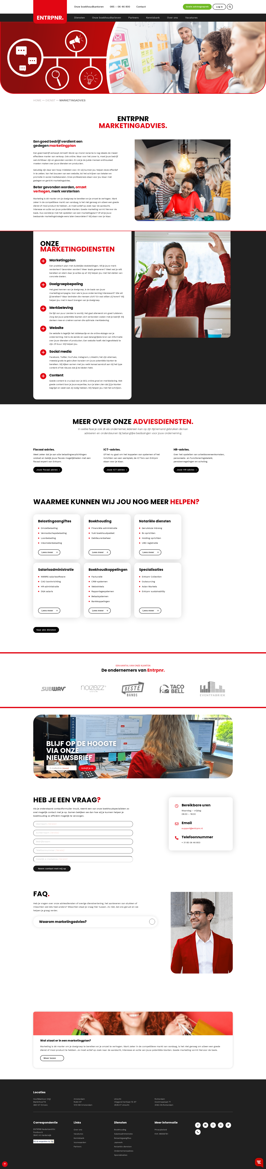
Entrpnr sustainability (153, 591)
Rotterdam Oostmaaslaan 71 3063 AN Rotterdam (164, 1102)
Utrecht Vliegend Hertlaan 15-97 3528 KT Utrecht (125, 1102)
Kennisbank (153, 17)
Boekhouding (120, 1129)
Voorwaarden (80, 1142)
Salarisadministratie (123, 1134)
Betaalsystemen (99, 596)
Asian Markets (149, 586)
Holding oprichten (151, 538)
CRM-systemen (99, 581)
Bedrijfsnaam (43, 841)
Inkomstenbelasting (51, 543)
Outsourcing (148, 581)
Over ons (172, 17)
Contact (141, 6)
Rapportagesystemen (102, 591)
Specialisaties (120, 1155)
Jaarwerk (118, 1142)
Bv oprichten (148, 533)
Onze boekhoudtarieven (106, 17)
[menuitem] (79, 18)
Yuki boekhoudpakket (102, 533)
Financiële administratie (104, 528)
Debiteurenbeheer (101, 538)
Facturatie (96, 576)
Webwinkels (97, 586)
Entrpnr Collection (152, 576)
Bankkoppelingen (100, 601)
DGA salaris (47, 591)
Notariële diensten (123, 1146)
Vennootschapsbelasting (54, 533)
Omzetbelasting (49, 528)
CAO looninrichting (51, 581)
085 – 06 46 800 (120, 6)
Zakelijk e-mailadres (51, 859)
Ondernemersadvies (123, 1151)
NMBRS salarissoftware (53, 576)
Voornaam (46, 824)
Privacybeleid (161, 1129)
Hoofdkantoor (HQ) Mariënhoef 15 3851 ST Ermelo (42, 1102)
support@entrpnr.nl (192, 828)
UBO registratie (150, 543)
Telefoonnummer (50, 850)
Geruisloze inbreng (152, 528)
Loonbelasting (48, 538)
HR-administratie (50, 586)
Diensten (79, 17)
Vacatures (191, 17)
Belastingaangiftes (122, 1138)
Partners (133, 17)
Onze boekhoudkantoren (89, 6)
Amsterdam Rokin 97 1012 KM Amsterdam (83, 1102)
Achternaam (47, 832)
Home (37, 100)
